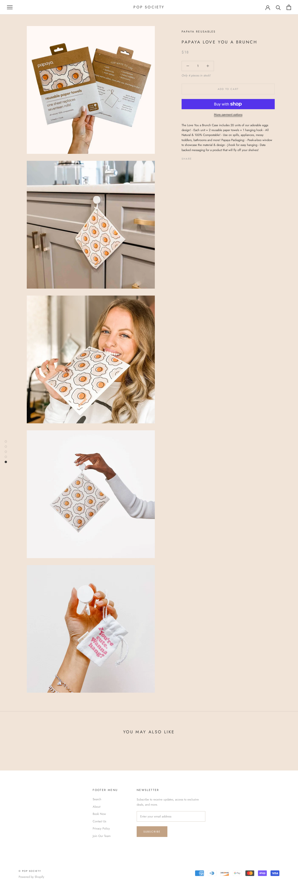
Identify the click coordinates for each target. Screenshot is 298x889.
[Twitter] (202, 157)
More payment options (228, 114)
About (96, 806)
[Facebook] (196, 157)
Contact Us (99, 821)
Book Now (99, 814)
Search (97, 799)
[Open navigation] (10, 7)
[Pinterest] (208, 157)
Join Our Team (102, 836)
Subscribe (152, 831)
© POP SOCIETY (30, 871)
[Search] (278, 7)
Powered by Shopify (31, 877)
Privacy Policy (101, 828)
